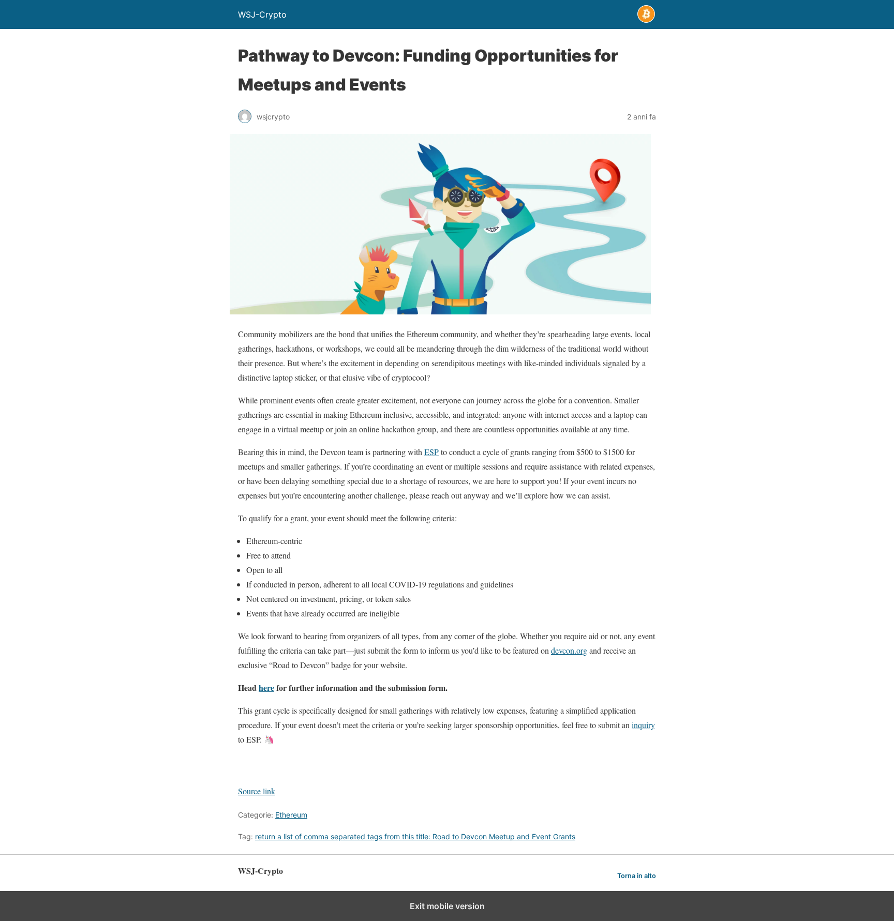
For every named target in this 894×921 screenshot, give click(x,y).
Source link (256, 791)
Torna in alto (636, 876)
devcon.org (569, 650)
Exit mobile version (447, 906)
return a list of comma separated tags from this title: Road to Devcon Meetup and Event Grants (415, 836)
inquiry (643, 724)
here (266, 687)
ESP (431, 451)
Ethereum (291, 814)
